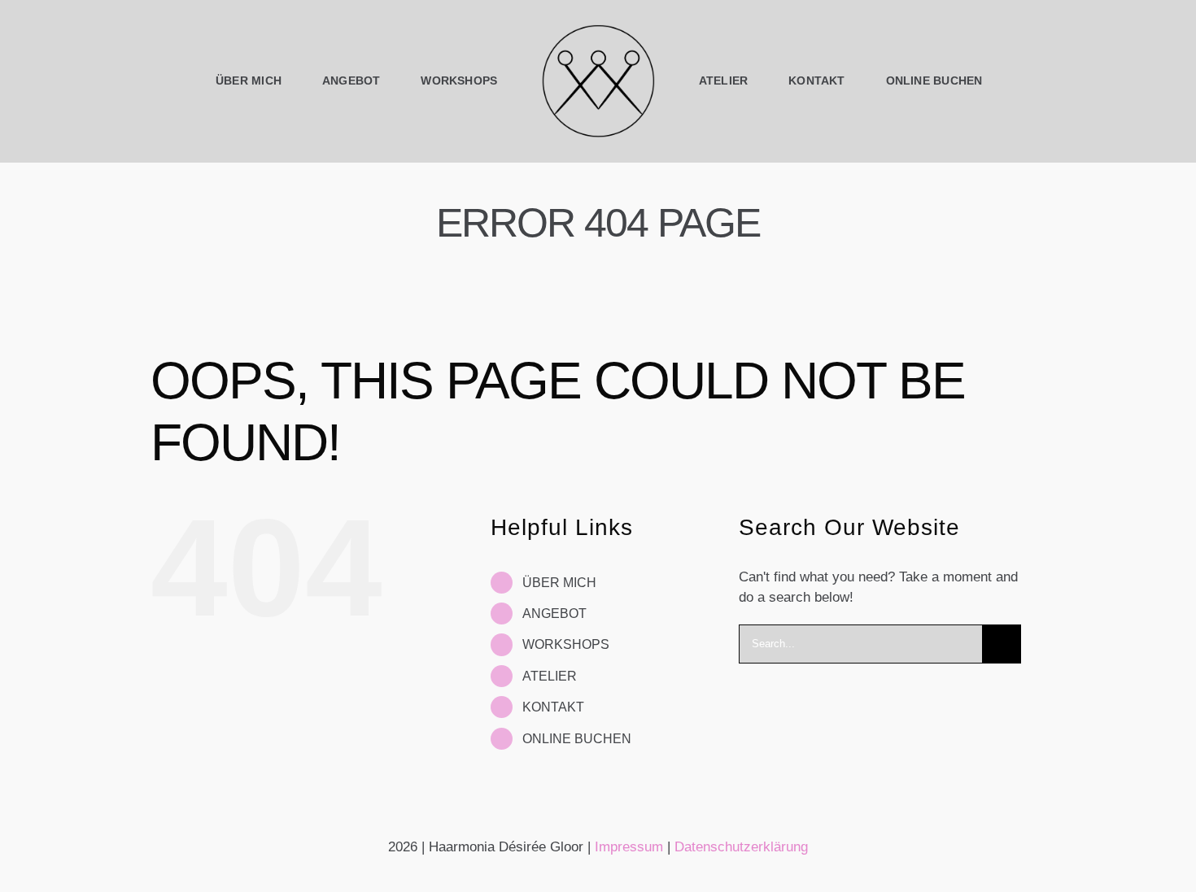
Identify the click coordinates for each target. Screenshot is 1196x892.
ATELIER (549, 676)
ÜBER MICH (559, 583)
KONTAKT (553, 707)
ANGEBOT (554, 613)
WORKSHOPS (565, 644)
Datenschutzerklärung (741, 847)
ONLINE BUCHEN (576, 739)
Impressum (629, 847)
